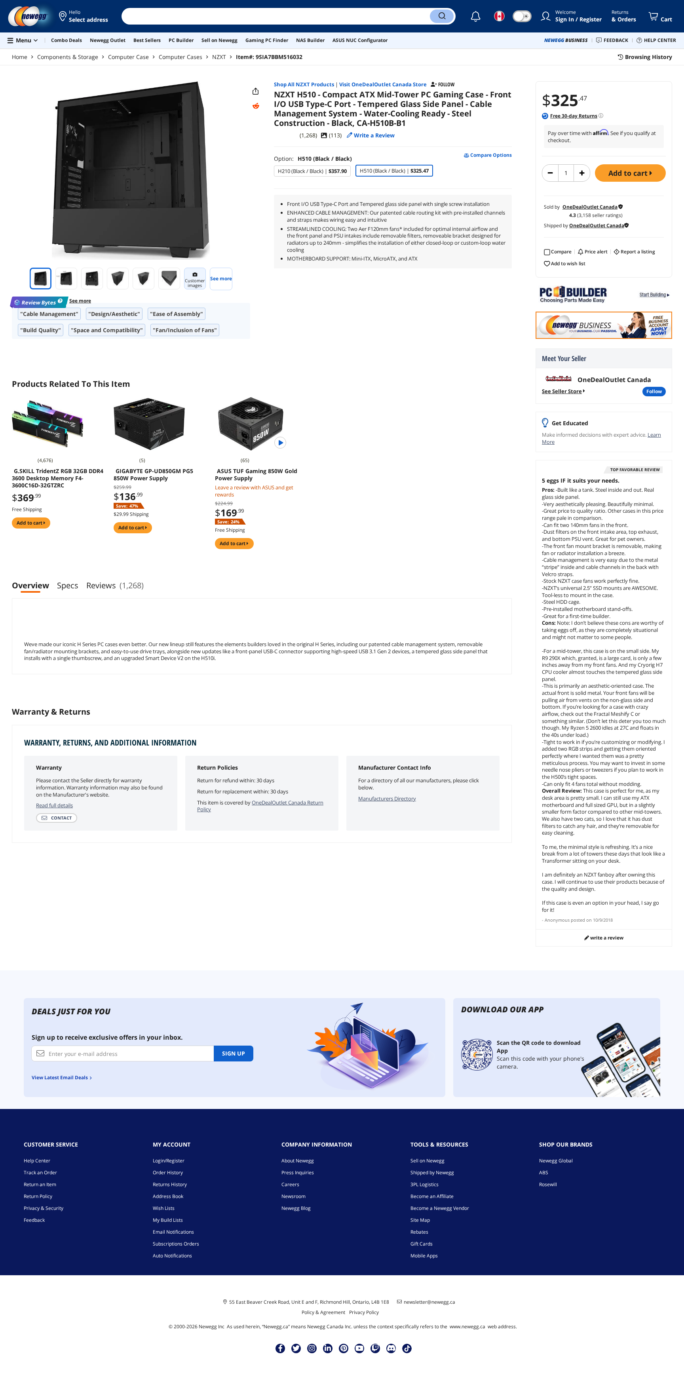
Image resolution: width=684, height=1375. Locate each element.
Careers (290, 1184)
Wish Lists (164, 1208)
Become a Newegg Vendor (439, 1208)
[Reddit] (255, 106)
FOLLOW (654, 391)
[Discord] (391, 1348)
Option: (313, 158)
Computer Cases (180, 57)
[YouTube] (359, 1348)
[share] (256, 91)
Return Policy (38, 1196)
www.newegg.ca (467, 1326)
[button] (84, 16)
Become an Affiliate (432, 1196)
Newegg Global (556, 1160)
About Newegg (297, 1160)
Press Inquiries (297, 1172)
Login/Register (168, 1160)
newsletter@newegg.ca (429, 1302)
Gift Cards (421, 1243)
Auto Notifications (172, 1255)
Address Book (168, 1196)
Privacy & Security (43, 1208)
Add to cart (629, 173)
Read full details (54, 805)
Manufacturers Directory (387, 798)
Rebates (419, 1232)
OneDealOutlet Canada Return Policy (260, 806)
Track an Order (40, 1172)
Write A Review (606, 937)
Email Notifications (173, 1232)
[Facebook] (280, 1348)
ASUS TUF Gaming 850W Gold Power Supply (256, 475)
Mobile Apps (424, 1255)
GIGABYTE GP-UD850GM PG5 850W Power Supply (153, 475)
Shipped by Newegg (432, 1172)
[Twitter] (296, 1348)
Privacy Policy (364, 1312)
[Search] (442, 16)
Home (19, 57)
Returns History (170, 1184)
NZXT (219, 57)
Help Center (37, 1160)
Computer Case (128, 57)
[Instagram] (312, 1348)
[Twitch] (375, 1348)
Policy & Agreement (323, 1312)
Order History (168, 1172)
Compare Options (490, 155)
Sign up (233, 1053)
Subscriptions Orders (176, 1243)
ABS (543, 1172)
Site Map (420, 1220)
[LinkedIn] (328, 1348)
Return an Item (40, 1184)
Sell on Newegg (427, 1160)
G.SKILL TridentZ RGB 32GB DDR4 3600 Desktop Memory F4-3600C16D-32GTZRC (57, 478)
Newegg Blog (296, 1208)
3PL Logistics (424, 1184)
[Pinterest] (343, 1348)
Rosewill (548, 1184)
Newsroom (293, 1196)
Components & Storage (67, 57)
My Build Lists (168, 1220)
